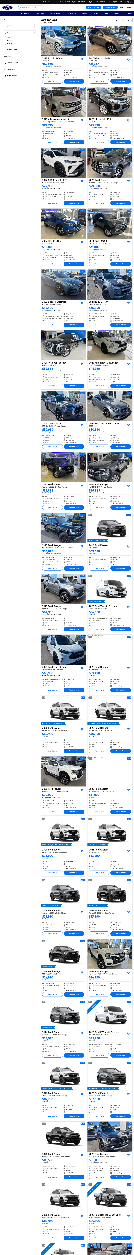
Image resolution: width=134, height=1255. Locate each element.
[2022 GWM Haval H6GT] (63, 163)
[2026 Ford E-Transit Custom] (110, 1015)
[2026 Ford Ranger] (110, 650)
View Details (52, 81)
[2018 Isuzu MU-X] (110, 224)
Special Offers (55, 14)
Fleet (106, 14)
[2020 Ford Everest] (110, 163)
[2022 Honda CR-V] (63, 224)
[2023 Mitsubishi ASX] (110, 102)
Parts (96, 14)
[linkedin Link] (131, 2)
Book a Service (110, 7)
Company (129, 14)
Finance (116, 14)
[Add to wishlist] (81, 59)
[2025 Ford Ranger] (110, 467)
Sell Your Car (71, 14)
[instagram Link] (128, 2)
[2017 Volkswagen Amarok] (63, 102)
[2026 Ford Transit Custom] (110, 589)
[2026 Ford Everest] (110, 528)
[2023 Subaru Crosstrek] (63, 284)
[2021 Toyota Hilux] (63, 406)
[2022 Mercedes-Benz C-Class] (110, 406)
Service (84, 14)
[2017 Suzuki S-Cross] (63, 41)
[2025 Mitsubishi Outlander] (110, 345)
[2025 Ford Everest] (63, 467)
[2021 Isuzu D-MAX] (110, 284)
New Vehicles (25, 14)
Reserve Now (74, 81)
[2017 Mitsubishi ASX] (110, 41)
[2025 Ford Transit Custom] (63, 650)
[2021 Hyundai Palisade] (63, 345)
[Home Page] (7, 7)
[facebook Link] (125, 2)
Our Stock (40, 14)
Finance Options (93, 7)
